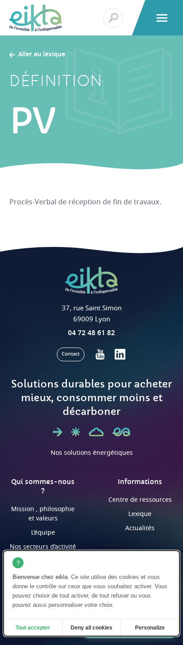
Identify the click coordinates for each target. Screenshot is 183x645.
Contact (71, 354)
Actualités (140, 528)
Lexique (139, 514)
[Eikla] (35, 17)
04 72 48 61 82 (91, 333)
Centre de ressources (140, 499)
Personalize (150, 628)
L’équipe (43, 532)
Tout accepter (33, 628)
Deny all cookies (91, 628)
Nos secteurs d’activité (43, 546)
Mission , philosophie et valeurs (43, 513)
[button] (162, 18)
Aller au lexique (41, 55)
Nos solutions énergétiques (92, 452)
